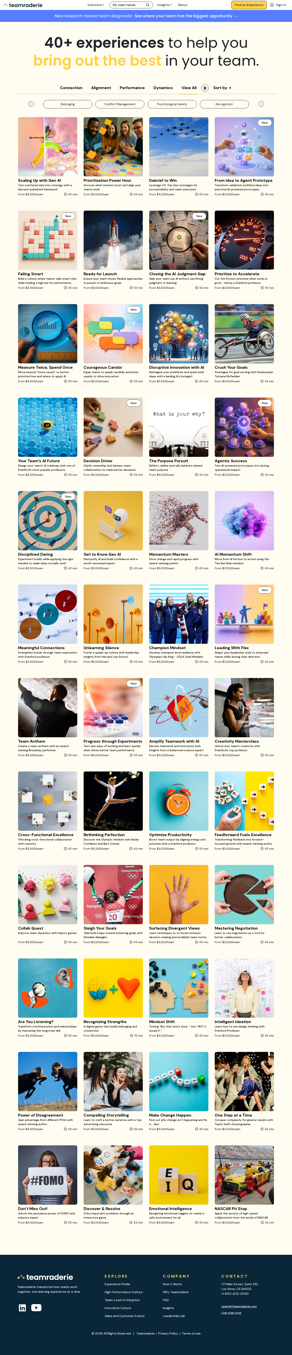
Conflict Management (120, 104)
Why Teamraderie (176, 1292)
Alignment (101, 87)
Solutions (94, 5)
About (183, 5)
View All (189, 87)
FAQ (166, 1300)
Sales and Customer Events (125, 1316)
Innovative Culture (118, 1308)
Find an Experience (249, 5)
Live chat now (231, 1313)
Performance (132, 87)
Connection (71, 87)
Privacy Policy (168, 1333)
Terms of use (191, 1333)
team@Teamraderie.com (239, 1306)
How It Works (172, 1284)
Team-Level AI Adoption (122, 1300)
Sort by (220, 87)
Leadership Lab (174, 1316)
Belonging (68, 104)
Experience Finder (118, 1284)
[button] (30, 104)
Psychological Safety (172, 104)
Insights (163, 5)
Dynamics (163, 87)
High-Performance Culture (124, 1292)
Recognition (224, 104)
